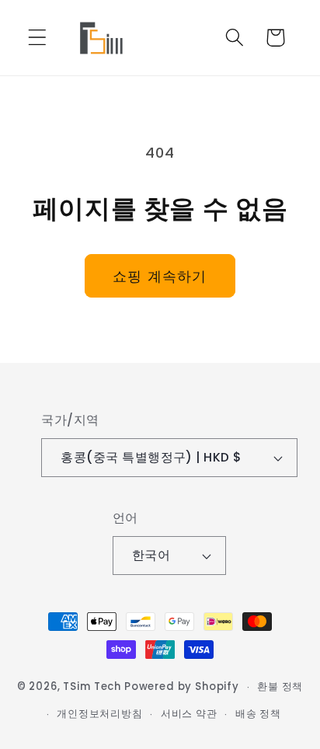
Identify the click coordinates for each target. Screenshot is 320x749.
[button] (37, 37)
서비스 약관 (189, 713)
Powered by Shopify (181, 687)
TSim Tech (92, 687)
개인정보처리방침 (100, 713)
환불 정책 (280, 686)
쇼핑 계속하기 (160, 276)
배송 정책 (258, 713)
